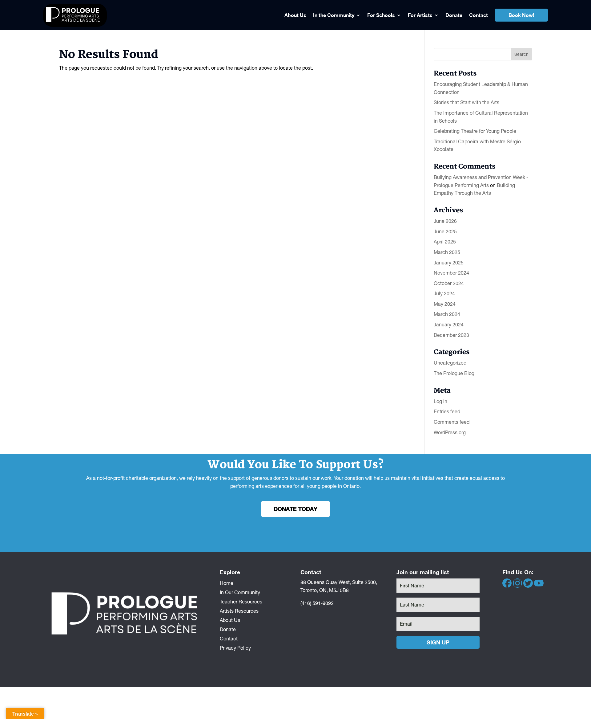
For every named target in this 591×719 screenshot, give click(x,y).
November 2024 (451, 273)
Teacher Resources (241, 601)
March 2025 (447, 252)
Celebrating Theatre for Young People (475, 131)
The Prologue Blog (454, 373)
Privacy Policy (235, 647)
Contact (478, 15)
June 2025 (445, 231)
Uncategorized (450, 363)
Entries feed (447, 411)
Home (226, 582)
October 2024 (449, 283)
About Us (295, 15)
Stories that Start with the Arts (466, 102)
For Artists (420, 15)
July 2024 (444, 293)
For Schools (381, 15)
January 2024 (449, 324)
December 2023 (451, 335)
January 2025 (449, 262)
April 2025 (445, 241)
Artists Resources (239, 610)
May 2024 (445, 304)
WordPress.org (450, 432)
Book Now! (521, 15)
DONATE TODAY (295, 508)
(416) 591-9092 (317, 603)
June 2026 (445, 221)
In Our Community (240, 592)
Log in (440, 401)
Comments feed (451, 422)
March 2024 (447, 314)
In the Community (333, 15)
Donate (453, 15)
